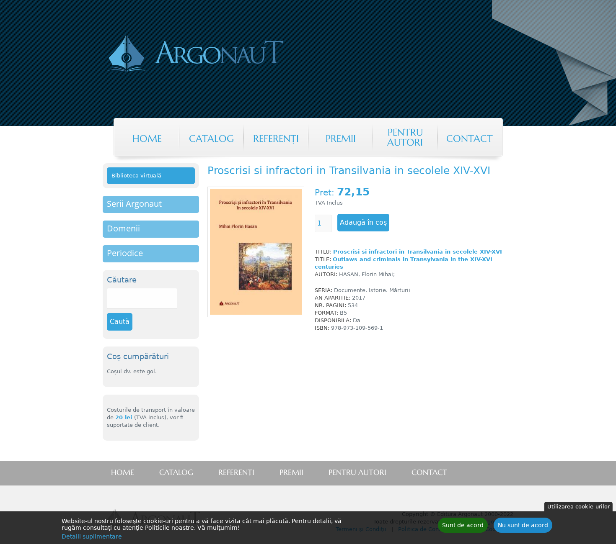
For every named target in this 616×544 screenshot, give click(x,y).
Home (147, 138)
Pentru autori (405, 137)
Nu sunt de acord (523, 525)
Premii (341, 138)
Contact (469, 138)
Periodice (125, 253)
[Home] (230, 54)
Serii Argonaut (134, 203)
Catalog (211, 138)
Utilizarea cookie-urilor (578, 506)
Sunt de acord (463, 525)
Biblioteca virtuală (136, 175)
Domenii (123, 228)
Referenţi (276, 138)
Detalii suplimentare (92, 536)
